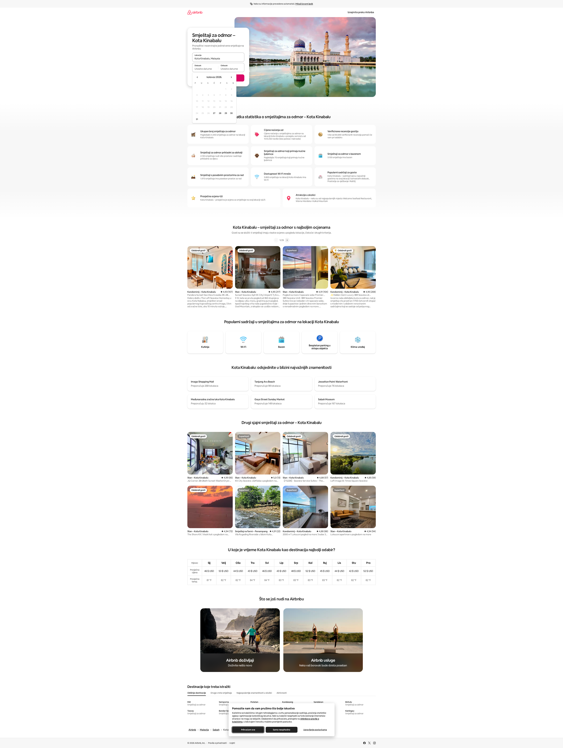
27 (214, 113)
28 (220, 113)
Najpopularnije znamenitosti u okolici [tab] (254, 693)
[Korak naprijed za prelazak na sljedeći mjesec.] (231, 77)
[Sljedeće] (287, 240)
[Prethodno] (276, 240)
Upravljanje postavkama (315, 729)
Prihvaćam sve (248, 729)
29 (226, 113)
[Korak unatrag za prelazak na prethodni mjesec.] (197, 77)
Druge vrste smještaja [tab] (221, 693)
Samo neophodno (281, 729)
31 (197, 119)
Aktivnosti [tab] (282, 693)
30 (231, 113)
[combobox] (218, 58)
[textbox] (205, 69)
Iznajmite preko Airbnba (361, 12)
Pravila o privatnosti (217, 743)
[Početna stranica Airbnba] (194, 12)
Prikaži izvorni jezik (304, 4)
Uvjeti (232, 743)
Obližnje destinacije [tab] (196, 693)
